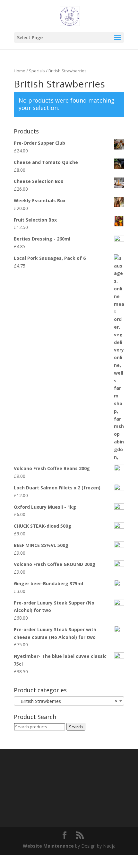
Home (19, 71)
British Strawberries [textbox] (67, 701)
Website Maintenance (48, 846)
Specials (37, 71)
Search (76, 727)
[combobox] (69, 700)
